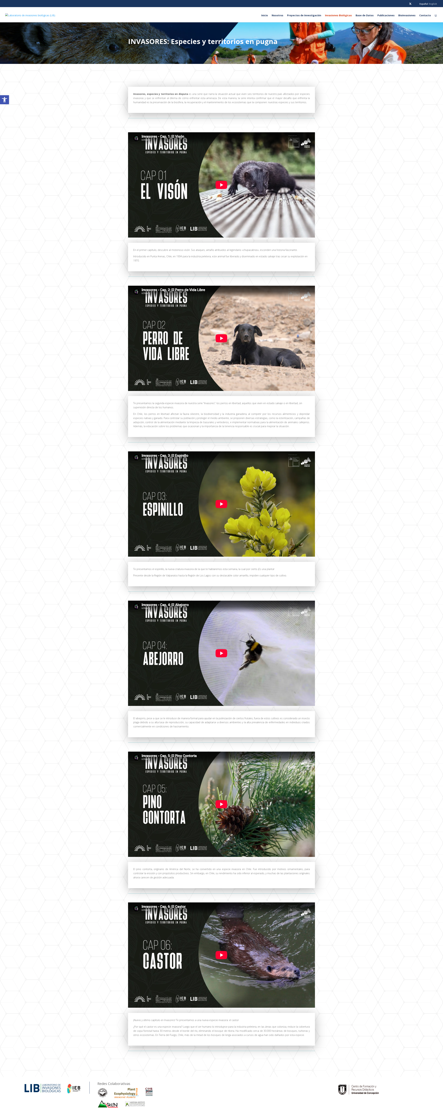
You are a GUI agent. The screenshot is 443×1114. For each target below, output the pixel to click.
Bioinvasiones (406, 15)
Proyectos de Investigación (304, 15)
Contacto (425, 15)
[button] (4, 99)
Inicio (264, 15)
